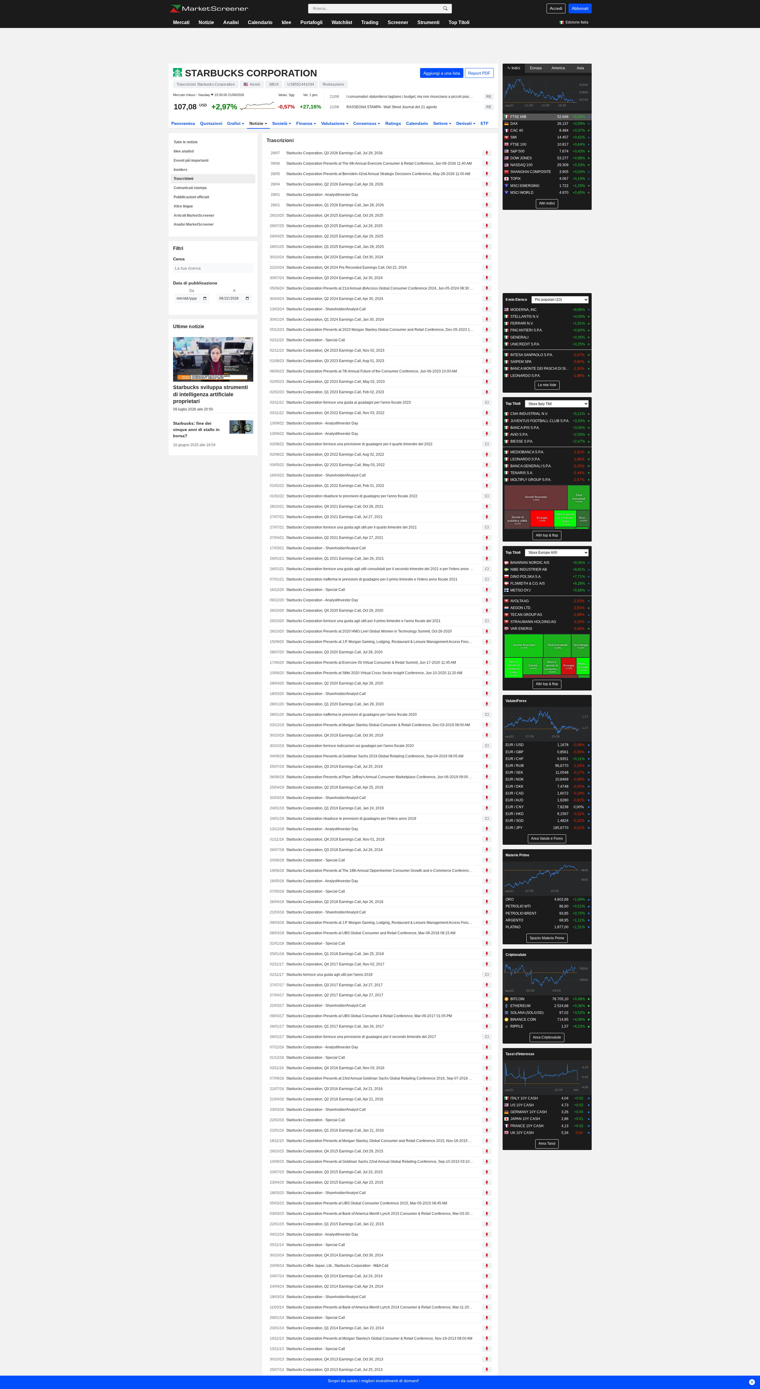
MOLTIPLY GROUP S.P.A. (530, 480)
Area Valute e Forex (547, 838)
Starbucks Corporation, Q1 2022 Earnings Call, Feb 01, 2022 (335, 486)
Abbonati (580, 8)
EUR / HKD (515, 814)
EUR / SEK (514, 772)
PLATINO (513, 927)
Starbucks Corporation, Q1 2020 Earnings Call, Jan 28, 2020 (335, 704)
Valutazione (333, 123)
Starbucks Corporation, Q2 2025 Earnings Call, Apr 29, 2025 (334, 236)
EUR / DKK (514, 786)
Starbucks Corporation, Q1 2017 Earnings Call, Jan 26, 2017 (335, 1026)
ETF (485, 123)
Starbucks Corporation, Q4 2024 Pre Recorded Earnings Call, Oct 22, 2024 (346, 267)
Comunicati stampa (190, 188)
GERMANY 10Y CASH (528, 1112)
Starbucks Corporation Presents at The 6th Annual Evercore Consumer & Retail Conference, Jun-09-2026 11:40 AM (379, 163)
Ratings (393, 123)
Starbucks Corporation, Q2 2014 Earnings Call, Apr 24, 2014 (334, 1286)
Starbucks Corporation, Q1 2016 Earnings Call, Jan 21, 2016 (335, 1130)
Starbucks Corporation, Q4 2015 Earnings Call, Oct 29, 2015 (334, 1151)
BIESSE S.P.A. (521, 441)
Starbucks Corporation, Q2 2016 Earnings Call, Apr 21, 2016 (334, 1099)
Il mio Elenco (516, 300)
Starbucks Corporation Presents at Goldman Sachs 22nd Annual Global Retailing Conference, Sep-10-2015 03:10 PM (380, 1162)
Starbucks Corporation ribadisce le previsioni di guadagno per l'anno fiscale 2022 (351, 496)
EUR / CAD (515, 793)
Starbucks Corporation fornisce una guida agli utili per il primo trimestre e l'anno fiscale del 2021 (363, 621)
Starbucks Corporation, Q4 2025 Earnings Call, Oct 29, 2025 (334, 215)
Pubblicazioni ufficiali (191, 197)
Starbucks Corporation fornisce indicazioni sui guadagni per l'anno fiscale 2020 (350, 746)
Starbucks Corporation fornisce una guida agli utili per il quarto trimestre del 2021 (351, 527)
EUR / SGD (515, 821)
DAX (514, 124)
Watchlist (342, 22)
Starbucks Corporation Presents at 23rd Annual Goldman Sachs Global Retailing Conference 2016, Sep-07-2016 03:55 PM (380, 1078)
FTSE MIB (518, 117)
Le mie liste (547, 385)
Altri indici (547, 203)
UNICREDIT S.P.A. (525, 344)
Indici (515, 68)
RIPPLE (516, 1026)
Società (280, 123)
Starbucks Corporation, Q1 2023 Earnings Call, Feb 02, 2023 (335, 392)
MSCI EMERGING (524, 186)
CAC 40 (516, 130)
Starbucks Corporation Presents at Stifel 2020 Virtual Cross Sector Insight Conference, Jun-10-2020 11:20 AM (374, 673)
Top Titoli (459, 22)
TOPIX (515, 179)
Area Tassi (547, 1143)
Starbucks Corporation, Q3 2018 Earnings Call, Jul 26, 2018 (334, 850)
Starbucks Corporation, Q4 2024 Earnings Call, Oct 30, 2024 (334, 257)
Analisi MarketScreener (194, 224)
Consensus (365, 123)
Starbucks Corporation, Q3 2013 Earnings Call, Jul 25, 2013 (334, 1370)
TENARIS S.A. (521, 473)
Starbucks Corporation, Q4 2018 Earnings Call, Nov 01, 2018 (335, 839)
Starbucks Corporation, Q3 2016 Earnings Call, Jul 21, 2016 (334, 1089)
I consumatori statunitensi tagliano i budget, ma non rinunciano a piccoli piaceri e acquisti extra (410, 97)
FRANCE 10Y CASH (527, 1126)
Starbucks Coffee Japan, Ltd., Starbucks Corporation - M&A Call (337, 1266)
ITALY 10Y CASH (524, 1098)
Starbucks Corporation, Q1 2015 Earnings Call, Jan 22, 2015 (335, 1224)
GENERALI (519, 337)
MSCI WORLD (521, 193)
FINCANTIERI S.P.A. (526, 330)
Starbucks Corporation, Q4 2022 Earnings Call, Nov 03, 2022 (335, 413)
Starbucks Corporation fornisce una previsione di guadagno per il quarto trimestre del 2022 (359, 444)
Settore (441, 123)
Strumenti (428, 22)
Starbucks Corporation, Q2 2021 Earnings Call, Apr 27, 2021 (334, 538)
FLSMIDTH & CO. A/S (527, 583)
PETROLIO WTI (518, 906)
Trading (370, 22)
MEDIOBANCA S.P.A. (527, 452)
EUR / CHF (514, 759)
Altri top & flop (547, 535)
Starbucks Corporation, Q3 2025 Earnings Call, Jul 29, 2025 (334, 226)
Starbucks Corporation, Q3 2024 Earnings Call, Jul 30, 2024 (334, 278)
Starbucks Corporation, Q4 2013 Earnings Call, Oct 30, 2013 (334, 1359)
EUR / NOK (515, 779)
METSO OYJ (520, 590)
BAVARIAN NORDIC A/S (529, 563)
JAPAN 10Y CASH (525, 1119)
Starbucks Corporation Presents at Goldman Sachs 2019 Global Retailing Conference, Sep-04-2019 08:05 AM (374, 756)
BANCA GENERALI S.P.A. (531, 466)
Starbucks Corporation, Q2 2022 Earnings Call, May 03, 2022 (335, 465)
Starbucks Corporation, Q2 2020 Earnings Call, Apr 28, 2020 (334, 683)
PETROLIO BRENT (521, 913)
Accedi (556, 8)
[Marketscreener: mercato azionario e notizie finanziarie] (209, 8)
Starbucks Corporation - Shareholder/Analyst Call (326, 309)
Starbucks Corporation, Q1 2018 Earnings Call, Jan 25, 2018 (335, 954)
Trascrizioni (183, 179)
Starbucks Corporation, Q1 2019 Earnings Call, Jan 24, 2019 (335, 808)
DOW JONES (521, 158)
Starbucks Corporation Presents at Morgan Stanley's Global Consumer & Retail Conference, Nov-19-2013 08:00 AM (379, 1338)
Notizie (206, 22)
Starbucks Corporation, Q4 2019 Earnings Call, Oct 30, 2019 (334, 735)
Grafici (234, 123)
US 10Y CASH (522, 1105)
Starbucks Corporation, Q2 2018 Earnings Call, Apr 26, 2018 (334, 902)
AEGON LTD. (520, 608)
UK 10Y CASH (522, 1133)
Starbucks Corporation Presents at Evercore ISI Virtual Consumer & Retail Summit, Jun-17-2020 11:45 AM (371, 662)
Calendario (260, 22)
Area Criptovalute (547, 1037)
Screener (398, 22)
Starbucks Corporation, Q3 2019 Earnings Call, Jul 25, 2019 (334, 766)
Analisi (231, 22)
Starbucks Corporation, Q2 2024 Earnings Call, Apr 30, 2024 (334, 299)
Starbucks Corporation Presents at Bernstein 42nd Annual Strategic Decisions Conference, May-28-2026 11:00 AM (378, 174)
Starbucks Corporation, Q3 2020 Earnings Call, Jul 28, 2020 (334, 652)
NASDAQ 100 (521, 165)
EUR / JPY (514, 828)
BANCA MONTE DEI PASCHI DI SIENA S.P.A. (540, 368)
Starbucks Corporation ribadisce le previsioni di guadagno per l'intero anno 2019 (351, 819)
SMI (513, 137)
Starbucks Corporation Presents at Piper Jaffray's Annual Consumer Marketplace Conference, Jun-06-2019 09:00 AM (380, 777)
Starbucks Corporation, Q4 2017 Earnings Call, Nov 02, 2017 (335, 964)
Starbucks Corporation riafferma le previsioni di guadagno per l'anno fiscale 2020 (351, 714)
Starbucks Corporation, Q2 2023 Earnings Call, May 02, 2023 (335, 382)
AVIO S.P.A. (519, 434)
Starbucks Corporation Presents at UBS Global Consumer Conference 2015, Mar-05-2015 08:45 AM (366, 1203)
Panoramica (183, 123)
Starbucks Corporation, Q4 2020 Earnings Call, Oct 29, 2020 (334, 610)
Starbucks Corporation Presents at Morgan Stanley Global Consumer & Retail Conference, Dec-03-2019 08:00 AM (378, 725)
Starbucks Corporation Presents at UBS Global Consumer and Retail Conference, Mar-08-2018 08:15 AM (370, 933)
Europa (536, 68)
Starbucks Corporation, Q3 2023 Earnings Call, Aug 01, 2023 (335, 361)
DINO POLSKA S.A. (526, 577)
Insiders (180, 170)
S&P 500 (517, 151)
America (558, 68)
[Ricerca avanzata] (445, 8)
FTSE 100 (518, 144)
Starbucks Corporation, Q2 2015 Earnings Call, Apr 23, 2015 (334, 1182)
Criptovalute (516, 955)
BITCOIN (517, 999)
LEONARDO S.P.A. (525, 376)
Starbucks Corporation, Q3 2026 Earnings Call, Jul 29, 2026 (334, 153)
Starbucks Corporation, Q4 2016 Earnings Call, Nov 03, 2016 (335, 1068)
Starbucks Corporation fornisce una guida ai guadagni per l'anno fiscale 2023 (348, 402)
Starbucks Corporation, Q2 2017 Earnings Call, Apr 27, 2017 (334, 995)
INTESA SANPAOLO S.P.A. (531, 355)
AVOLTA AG (519, 601)
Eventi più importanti (191, 160)
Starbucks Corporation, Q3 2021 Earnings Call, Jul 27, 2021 (334, 517)
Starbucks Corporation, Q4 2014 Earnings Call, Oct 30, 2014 (334, 1255)
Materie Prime (517, 855)
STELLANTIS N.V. (524, 316)
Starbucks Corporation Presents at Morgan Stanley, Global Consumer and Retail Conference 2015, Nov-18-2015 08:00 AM (380, 1141)
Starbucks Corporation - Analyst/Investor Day (322, 195)
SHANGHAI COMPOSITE (530, 172)
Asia (580, 68)
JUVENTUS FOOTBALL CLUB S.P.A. (539, 421)
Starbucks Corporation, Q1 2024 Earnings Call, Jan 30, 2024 (335, 319)
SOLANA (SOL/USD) (527, 1013)
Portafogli (311, 22)
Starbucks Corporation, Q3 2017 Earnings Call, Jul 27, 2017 (334, 985)
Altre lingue (183, 206)
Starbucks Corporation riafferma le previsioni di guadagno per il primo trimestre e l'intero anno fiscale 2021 (371, 579)
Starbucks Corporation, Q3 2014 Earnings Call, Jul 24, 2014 (334, 1276)
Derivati (464, 123)
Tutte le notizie (186, 142)
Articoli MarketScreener (194, 215)
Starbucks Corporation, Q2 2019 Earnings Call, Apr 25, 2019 (334, 787)
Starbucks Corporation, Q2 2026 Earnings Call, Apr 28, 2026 (334, 184)
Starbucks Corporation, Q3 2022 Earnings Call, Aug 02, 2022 (335, 454)
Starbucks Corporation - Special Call (315, 340)
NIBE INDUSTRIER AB (528, 569)
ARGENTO (514, 920)
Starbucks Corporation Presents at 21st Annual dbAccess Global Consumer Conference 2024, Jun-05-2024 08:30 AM (380, 288)
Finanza (305, 123)
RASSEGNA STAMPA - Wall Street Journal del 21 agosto (391, 107)
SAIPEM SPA (520, 362)
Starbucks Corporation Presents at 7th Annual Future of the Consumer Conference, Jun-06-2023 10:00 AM (371, 371)
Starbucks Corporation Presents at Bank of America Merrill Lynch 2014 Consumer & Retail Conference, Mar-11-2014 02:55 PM (380, 1307)
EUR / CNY (515, 807)
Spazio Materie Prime (547, 938)
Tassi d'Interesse (520, 1054)
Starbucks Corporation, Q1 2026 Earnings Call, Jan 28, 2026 (335, 205)
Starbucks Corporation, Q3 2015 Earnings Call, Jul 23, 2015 (334, 1172)
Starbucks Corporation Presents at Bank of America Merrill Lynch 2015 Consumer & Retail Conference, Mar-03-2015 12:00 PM (380, 1214)
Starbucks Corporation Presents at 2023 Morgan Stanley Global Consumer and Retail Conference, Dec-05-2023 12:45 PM (380, 330)
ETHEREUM (520, 1006)
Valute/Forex (516, 701)
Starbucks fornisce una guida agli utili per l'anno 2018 (329, 975)
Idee (286, 22)
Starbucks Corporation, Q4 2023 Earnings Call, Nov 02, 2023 (335, 350)
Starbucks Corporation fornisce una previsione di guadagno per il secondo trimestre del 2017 (361, 1037)
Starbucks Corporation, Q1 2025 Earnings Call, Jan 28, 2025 (335, 247)
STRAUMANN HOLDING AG (533, 622)
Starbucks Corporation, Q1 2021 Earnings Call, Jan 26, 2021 (335, 558)
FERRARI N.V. (521, 323)
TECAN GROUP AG (526, 615)
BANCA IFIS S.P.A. (525, 428)
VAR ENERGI (521, 629)
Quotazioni (211, 123)
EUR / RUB (515, 766)
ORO (510, 899)
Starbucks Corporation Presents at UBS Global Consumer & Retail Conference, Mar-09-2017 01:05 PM (369, 1016)
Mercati (181, 22)
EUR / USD (515, 745)
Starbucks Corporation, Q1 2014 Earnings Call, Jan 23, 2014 (335, 1328)
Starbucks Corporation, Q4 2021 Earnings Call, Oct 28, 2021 (334, 506)
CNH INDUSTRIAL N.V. (529, 414)
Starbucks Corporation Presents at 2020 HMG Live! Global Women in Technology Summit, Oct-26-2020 (369, 631)
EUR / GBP (514, 752)
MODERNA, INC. (524, 310)
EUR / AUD (514, 800)
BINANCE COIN (523, 1019)
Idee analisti (184, 151)
